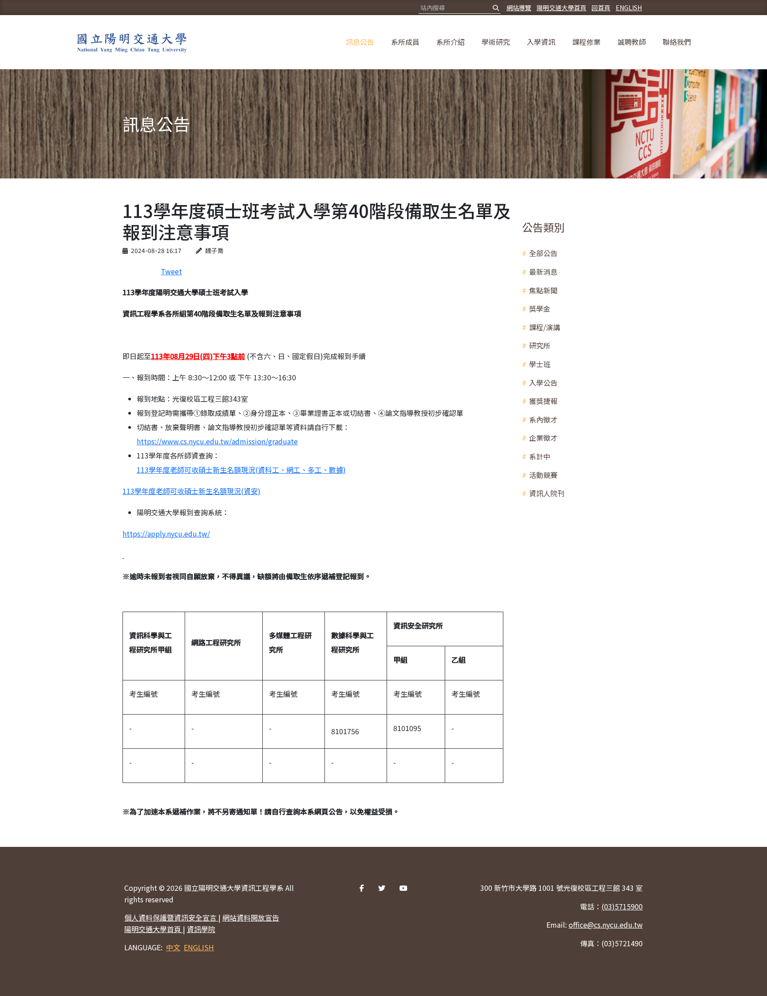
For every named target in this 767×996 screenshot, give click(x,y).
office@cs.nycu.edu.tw (606, 924)
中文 (173, 947)
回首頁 (601, 7)
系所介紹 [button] (450, 41)
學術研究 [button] (496, 41)
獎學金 (539, 308)
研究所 (539, 345)
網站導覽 (518, 7)
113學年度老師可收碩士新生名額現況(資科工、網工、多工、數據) (241, 469)
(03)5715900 (622, 906)
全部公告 (543, 253)
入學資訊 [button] (541, 41)
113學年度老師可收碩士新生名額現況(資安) (192, 491)
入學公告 (543, 382)
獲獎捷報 (543, 400)
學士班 (539, 364)
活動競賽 (543, 475)
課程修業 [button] (586, 41)
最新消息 (543, 271)
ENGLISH (629, 7)
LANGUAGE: (143, 947)
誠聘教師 (631, 41)
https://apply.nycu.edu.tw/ (166, 533)
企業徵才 (543, 437)
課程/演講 (544, 327)
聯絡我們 (677, 41)
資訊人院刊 (547, 493)
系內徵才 (543, 419)
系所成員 (405, 41)
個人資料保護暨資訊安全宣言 (171, 917)
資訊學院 (201, 929)
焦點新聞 (543, 290)
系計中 (539, 456)
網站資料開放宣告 (250, 917)
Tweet (171, 271)
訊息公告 (360, 41)
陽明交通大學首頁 (561, 7)
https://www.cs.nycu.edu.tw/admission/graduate (217, 441)
